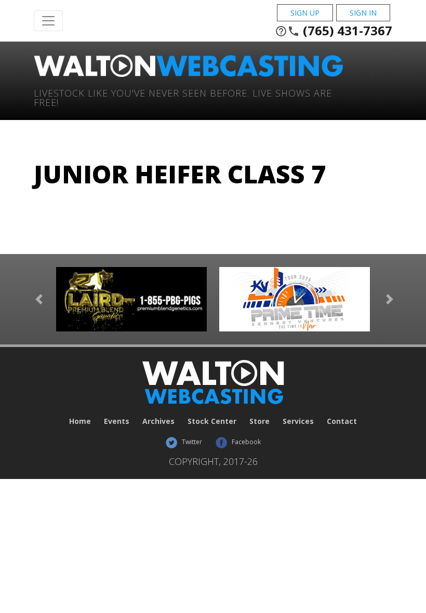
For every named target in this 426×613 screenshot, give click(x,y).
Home (80, 421)
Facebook (245, 441)
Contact (342, 421)
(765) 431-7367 (333, 30)
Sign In (363, 13)
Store (259, 421)
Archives (158, 421)
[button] (39, 299)
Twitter (191, 441)
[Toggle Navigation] (48, 20)
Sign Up (305, 13)
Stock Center (212, 421)
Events (116, 421)
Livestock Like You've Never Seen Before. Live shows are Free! (183, 97)
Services (298, 421)
